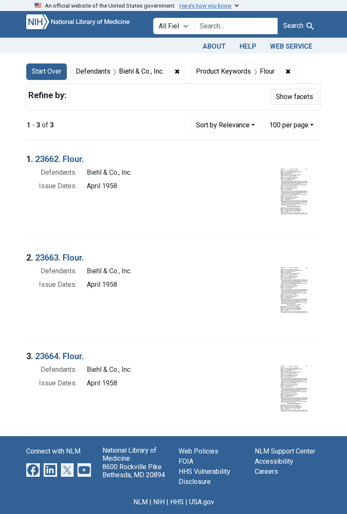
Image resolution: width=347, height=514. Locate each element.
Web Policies (198, 451)
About (214, 46)
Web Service (291, 46)
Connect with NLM (53, 451)
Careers (266, 471)
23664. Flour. (59, 356)
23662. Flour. (59, 159)
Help (248, 46)
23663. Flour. (59, 258)
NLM (140, 502)
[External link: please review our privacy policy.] (33, 470)
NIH (159, 502)
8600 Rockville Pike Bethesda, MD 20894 (133, 471)
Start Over (46, 71)
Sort (223, 125)
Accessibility (274, 461)
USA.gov (201, 502)
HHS (177, 502)
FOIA (186, 461)
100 (288, 125)
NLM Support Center (285, 451)
